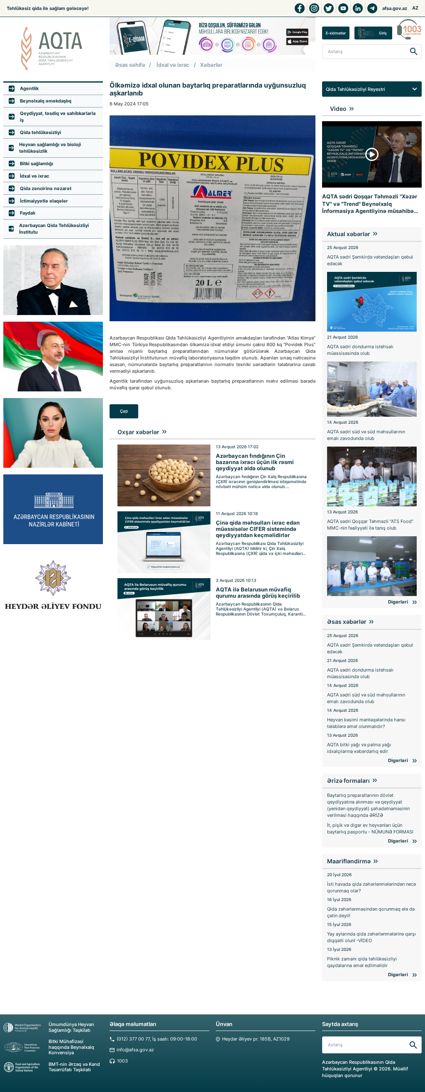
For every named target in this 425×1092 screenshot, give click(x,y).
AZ (415, 8)
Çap (124, 411)
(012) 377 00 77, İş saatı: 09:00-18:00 (157, 1039)
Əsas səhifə (130, 65)
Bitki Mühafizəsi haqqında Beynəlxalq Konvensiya (71, 1047)
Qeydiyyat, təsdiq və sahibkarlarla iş (57, 116)
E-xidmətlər (336, 33)
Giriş (383, 33)
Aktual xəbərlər (348, 233)
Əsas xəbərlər (346, 621)
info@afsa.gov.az (135, 1050)
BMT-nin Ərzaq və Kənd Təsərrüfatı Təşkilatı (74, 1067)
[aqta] (53, 48)
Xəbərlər (211, 65)
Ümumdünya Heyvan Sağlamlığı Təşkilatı (71, 1027)
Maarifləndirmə (349, 861)
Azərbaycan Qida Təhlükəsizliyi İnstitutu (54, 228)
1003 (122, 1061)
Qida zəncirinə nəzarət (45, 188)
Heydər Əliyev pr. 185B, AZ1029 (256, 1039)
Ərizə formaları (348, 780)
